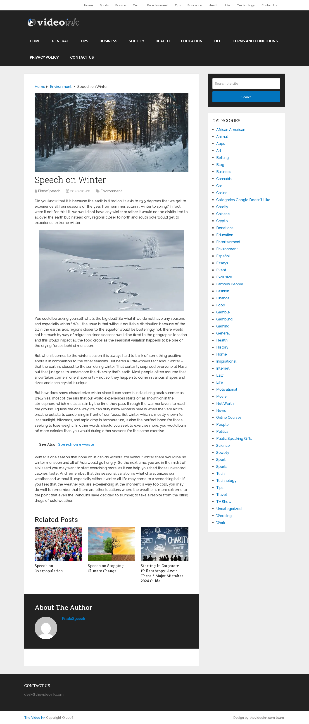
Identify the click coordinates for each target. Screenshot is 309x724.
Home (88, 5)
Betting (222, 158)
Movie (221, 396)
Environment (111, 191)
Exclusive (224, 277)
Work (220, 523)
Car (219, 186)
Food (220, 305)
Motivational (226, 389)
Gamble (223, 312)
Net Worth (225, 403)
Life (227, 5)
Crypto (222, 221)
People (222, 424)
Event (221, 270)
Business (108, 41)
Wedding (224, 516)
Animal (222, 137)
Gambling (224, 319)
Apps (220, 144)
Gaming (222, 326)
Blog (220, 165)
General (60, 41)
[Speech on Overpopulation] (58, 544)
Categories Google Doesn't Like (243, 200)
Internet (223, 368)
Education (195, 5)
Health (213, 5)
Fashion (120, 5)
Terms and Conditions (255, 41)
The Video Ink (34, 717)
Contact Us (269, 5)
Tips (178, 5)
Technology (246, 5)
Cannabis (224, 179)
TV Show (223, 502)
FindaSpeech (49, 191)
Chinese (223, 214)
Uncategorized (229, 509)
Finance (223, 298)
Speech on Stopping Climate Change (106, 568)
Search (246, 97)
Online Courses (229, 417)
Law (219, 375)
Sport (221, 459)
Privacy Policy (44, 57)
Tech (136, 5)
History (222, 347)
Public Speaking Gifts (234, 438)
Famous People (229, 284)
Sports (104, 5)
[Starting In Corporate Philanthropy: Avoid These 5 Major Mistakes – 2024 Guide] (164, 544)
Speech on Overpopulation (49, 568)
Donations (224, 228)
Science (223, 445)
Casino (222, 193)
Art (218, 151)
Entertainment (157, 5)
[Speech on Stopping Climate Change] (111, 544)
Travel (221, 495)
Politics (222, 431)
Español (223, 256)
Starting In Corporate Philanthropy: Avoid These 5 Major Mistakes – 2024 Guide (163, 573)
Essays (222, 263)
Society (136, 41)
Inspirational (226, 361)
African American (230, 129)
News (221, 410)
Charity (222, 207)
